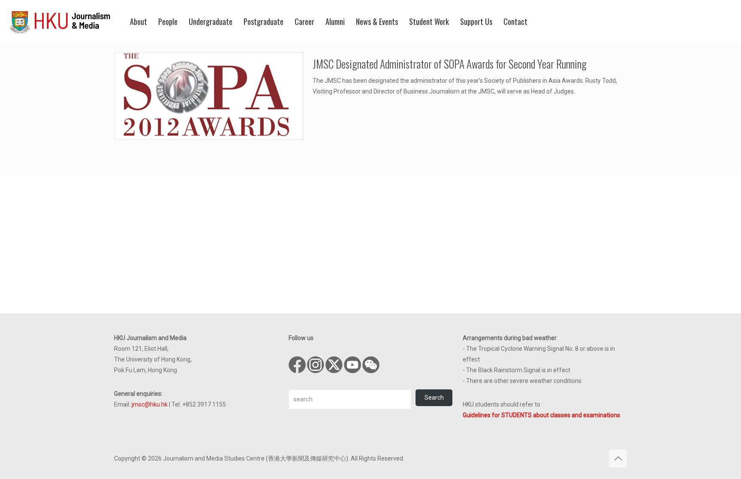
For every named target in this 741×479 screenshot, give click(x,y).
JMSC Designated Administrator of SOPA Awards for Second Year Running (450, 64)
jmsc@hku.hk (150, 404)
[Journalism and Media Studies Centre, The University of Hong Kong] (60, 21)
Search (434, 397)
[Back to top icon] (618, 458)
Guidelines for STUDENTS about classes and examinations (541, 415)
